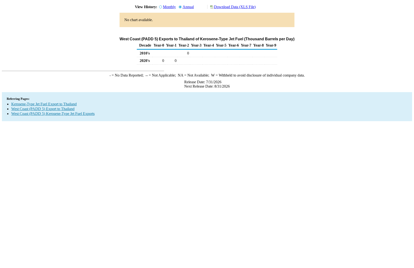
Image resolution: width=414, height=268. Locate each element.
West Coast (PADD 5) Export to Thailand (43, 109)
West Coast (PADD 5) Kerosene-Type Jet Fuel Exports (53, 114)
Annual (188, 7)
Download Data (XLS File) (235, 7)
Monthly (169, 7)
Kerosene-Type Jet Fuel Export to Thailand (44, 104)
